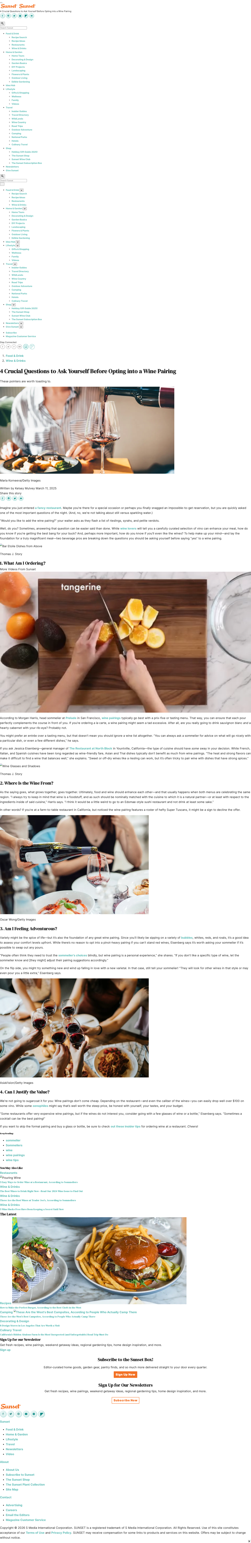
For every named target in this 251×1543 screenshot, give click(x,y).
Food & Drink (12, 33)
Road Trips (17, 126)
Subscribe (11, 332)
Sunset (5, 1421)
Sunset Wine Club (21, 159)
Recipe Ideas (18, 41)
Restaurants (18, 44)
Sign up (5, 1350)
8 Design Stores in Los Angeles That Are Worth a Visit (30, 1325)
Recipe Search (19, 37)
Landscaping (18, 70)
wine (9, 1150)
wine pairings (111, 718)
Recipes (5, 1303)
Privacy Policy (61, 1532)
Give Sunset (12, 170)
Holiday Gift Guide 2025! (25, 152)
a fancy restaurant (48, 508)
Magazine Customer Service (21, 336)
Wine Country (19, 122)
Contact (5, 1497)
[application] (125, 642)
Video (10, 1454)
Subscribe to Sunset (20, 1474)
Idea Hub (10, 85)
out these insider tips (125, 1126)
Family (15, 100)
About (4, 1462)
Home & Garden (14, 52)
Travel (9, 107)
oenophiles (40, 1106)
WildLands (17, 118)
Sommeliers (14, 1145)
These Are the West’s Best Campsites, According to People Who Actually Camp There (47, 1316)
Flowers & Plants (20, 74)
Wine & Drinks (19, 48)
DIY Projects (18, 67)
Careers (11, 1510)
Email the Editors (17, 1515)
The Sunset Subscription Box (27, 163)
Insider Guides (19, 111)
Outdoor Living (19, 78)
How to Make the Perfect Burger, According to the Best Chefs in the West (40, 1307)
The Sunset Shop (20, 155)
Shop (8, 148)
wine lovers (128, 528)
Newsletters (12, 166)
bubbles (187, 937)
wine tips (12, 1160)
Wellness (16, 96)
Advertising (14, 1505)
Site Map (12, 1489)
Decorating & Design (22, 59)
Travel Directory (20, 115)
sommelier (13, 1140)
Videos (15, 104)
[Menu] (1, 2)
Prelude (71, 718)
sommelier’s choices (72, 955)
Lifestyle (10, 89)
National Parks (19, 137)
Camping (16, 133)
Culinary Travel (20, 144)
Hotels (15, 140)
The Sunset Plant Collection (25, 1484)
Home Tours (18, 55)
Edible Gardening (21, 81)
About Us (12, 1470)
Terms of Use (35, 1532)
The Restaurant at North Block (90, 748)
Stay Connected (8, 342)
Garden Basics (19, 63)
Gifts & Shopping (20, 92)
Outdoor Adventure (22, 129)
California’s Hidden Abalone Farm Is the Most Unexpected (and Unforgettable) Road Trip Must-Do (54, 1334)
